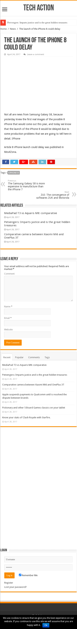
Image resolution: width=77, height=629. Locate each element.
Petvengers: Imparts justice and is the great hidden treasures (37, 22)
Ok (45, 625)
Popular (19, 357)
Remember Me (29, 575)
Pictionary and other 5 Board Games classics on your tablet (33, 407)
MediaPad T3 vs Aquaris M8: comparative (30, 213)
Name (8, 306)
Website (8, 329)
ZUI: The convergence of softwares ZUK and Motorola (52, 195)
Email (8, 318)
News (13, 28)
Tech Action (38, 8)
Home (3, 28)
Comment (9, 273)
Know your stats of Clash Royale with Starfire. (26, 417)
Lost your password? (15, 587)
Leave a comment (35, 54)
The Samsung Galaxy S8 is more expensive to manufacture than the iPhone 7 (26, 185)
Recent (6, 357)
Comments (34, 357)
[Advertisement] (32, 82)
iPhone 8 (14, 173)
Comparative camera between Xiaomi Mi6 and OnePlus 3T (33, 384)
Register (8, 582)
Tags (47, 357)
